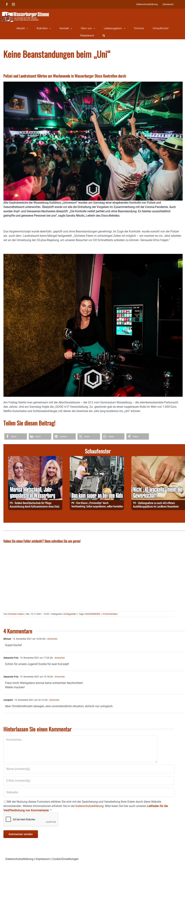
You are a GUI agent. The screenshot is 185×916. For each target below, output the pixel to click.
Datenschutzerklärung (19, 859)
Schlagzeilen (69, 614)
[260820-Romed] (35, 458)
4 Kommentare (109, 614)
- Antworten (51, 639)
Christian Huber (16, 614)
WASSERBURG (92, 614)
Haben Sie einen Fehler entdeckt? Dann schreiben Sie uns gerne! (42, 541)
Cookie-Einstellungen (65, 859)
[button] (103, 35)
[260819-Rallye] (97, 458)
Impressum (43, 859)
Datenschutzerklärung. (90, 806)
